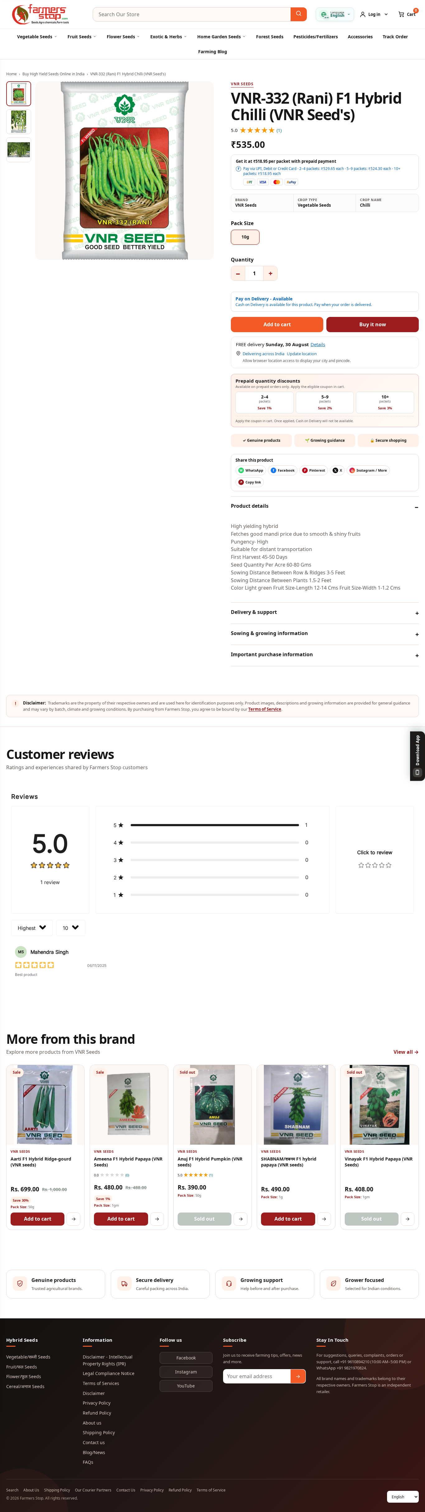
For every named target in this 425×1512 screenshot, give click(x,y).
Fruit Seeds (79, 37)
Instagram (186, 1372)
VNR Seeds (242, 84)
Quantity (242, 259)
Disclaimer (94, 1393)
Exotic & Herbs (166, 37)
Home (11, 74)
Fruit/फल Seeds (21, 1367)
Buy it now (372, 324)
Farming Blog (212, 51)
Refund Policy (97, 1413)
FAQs (88, 1462)
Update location (302, 353)
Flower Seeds (121, 37)
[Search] (299, 14)
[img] (50, 866)
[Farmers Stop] (45, 14)
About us (92, 1423)
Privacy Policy (96, 1403)
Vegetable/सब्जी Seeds (28, 1357)
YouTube (186, 1386)
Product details (250, 505)
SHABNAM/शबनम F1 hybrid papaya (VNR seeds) (288, 1162)
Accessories (360, 37)
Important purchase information (272, 654)
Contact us (94, 1442)
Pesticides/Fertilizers (315, 37)
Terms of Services (101, 1383)
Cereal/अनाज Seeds (25, 1386)
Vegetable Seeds (34, 37)
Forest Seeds (269, 37)
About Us (31, 1490)
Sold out (204, 1218)
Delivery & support (254, 612)
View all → (406, 1051)
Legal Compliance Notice (108, 1373)
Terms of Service (264, 709)
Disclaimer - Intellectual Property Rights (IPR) (108, 1360)
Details (318, 344)
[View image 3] (18, 149)
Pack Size (242, 223)
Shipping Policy (99, 1432)
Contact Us (125, 1490)
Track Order (395, 37)
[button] (212, 825)
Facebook (186, 1358)
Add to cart (37, 1218)
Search (12, 1490)
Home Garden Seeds (219, 37)
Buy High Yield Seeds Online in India (53, 74)
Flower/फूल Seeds (23, 1376)
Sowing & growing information (269, 633)
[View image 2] (18, 121)
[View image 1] (18, 93)
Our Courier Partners (93, 1490)
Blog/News (94, 1452)
